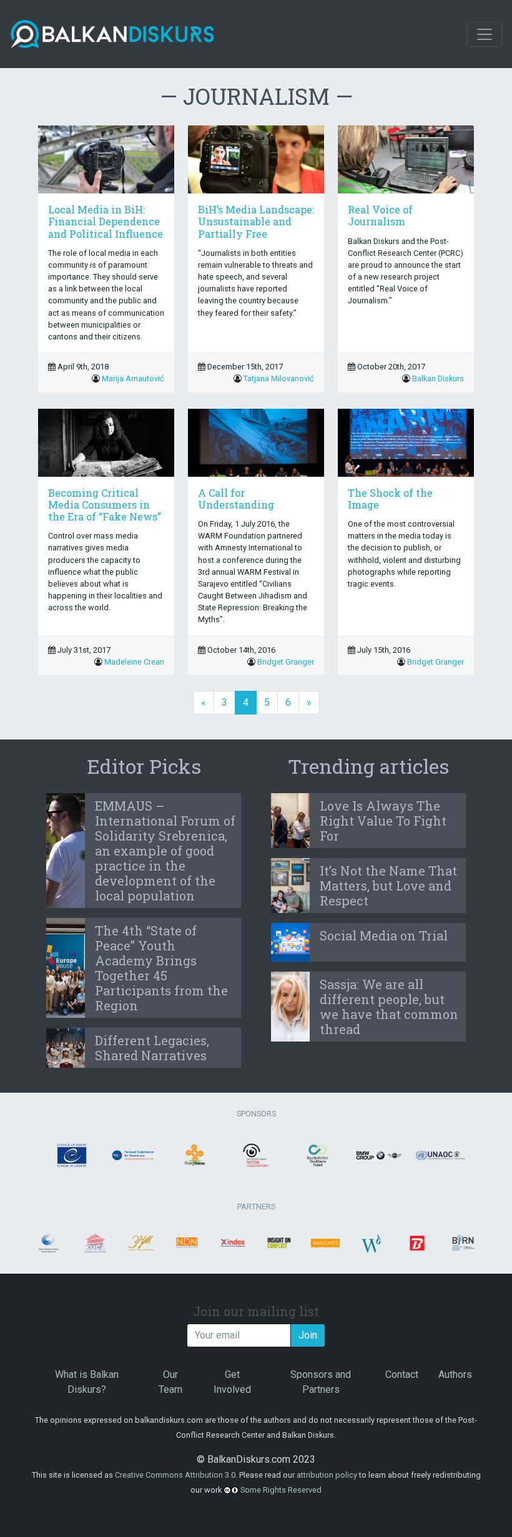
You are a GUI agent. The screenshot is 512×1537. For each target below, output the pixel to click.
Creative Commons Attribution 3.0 (175, 1475)
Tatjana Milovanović (279, 378)
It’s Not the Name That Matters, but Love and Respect (388, 885)
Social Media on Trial (384, 935)
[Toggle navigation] (484, 34)
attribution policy (327, 1475)
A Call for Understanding (236, 498)
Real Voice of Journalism (380, 215)
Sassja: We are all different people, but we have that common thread (389, 1006)
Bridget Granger (285, 661)
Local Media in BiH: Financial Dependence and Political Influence (105, 221)
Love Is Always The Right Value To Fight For (383, 821)
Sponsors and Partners (320, 1382)
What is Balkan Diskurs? (87, 1382)
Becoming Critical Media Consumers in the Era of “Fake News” (104, 504)
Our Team (170, 1382)
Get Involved (232, 1382)
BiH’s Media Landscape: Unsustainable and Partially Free (256, 221)
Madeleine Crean (134, 661)
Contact (401, 1374)
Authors (455, 1374)
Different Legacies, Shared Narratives (152, 1047)
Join (307, 1335)
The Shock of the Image (390, 498)
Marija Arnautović (133, 378)
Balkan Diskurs (438, 378)
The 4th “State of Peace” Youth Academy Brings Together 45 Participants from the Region (161, 967)
